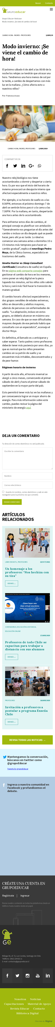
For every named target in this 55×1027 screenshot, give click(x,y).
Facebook (13, 788)
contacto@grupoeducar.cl (18, 961)
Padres (17, 35)
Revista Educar (19, 1008)
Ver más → (11, 583)
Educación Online (13, 631)
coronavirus (10, 627)
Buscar (38, 3)
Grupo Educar (7, 18)
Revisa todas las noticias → (27, 740)
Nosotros (20, 999)
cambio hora (7, 35)
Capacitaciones (14, 1004)
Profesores (26, 35)
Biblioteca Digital (27, 1013)
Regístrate (8, 895)
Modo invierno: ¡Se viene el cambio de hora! (19, 21)
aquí (28, 407)
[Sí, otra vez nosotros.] (44, 1017)
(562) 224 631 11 (16, 958)
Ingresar (24, 895)
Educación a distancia (26, 627)
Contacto (49, 3)
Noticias (18, 18)
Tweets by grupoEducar (17, 768)
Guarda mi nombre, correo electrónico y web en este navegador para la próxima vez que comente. (24, 493)
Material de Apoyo (39, 1004)
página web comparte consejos (26, 270)
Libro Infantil (11, 562)
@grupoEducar (17, 763)
